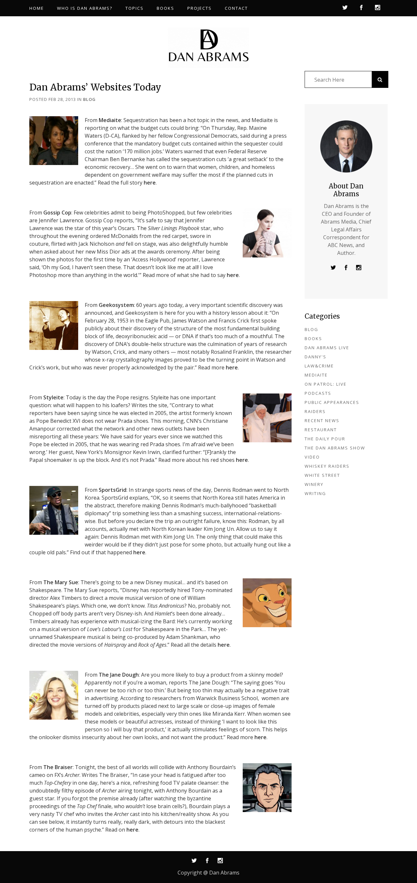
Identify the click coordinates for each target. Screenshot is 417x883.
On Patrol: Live (326, 384)
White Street (322, 475)
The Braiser (58, 767)
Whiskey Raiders (327, 466)
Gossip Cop (57, 212)
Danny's (315, 357)
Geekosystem (116, 305)
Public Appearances (332, 402)
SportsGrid (112, 489)
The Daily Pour (325, 439)
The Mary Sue (60, 582)
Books (313, 338)
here (150, 182)
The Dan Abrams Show (335, 448)
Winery (314, 484)
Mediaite (110, 120)
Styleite (53, 397)
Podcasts (318, 393)
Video (312, 457)
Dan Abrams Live (327, 348)
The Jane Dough (119, 674)
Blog (89, 99)
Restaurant (321, 430)
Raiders (315, 411)
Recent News (322, 420)
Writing (315, 493)
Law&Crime (319, 366)
